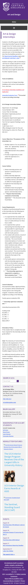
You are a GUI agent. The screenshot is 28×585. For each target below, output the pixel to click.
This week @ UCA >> (9, 554)
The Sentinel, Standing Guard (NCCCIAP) (12, 507)
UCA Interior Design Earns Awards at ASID (14, 488)
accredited (9, 574)
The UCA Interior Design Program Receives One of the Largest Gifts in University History (14, 459)
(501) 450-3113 (7, 399)
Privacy (23, 581)
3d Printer (5, 430)
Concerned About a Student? (11, 581)
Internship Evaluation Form (10, 95)
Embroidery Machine (8, 436)
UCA (3, 574)
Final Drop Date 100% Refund (11, 540)
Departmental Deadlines (11, 56)
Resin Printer (6, 432)
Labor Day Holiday (8, 551)
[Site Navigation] (14, 28)
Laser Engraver (7, 434)
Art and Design (14, 14)
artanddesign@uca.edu (9, 402)
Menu (14, 22)
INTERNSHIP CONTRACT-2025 (10, 58)
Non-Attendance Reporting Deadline (13, 545)
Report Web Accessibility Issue (14, 578)
